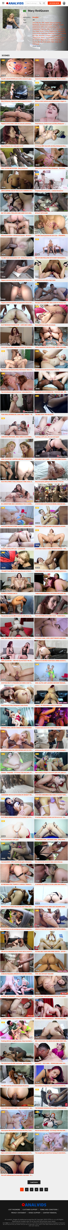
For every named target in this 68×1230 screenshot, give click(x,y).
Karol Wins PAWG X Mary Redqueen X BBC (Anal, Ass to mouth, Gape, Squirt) (24, 481)
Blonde (40, 42)
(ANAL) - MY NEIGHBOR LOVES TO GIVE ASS (48, 705)
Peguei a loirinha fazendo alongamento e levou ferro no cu (18, 280)
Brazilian (36, 17)
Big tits (38, 22)
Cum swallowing (50, 27)
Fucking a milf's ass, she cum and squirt (47, 437)
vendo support (34, 1213)
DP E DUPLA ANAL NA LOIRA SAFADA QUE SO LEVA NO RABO (19, 750)
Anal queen (47, 42)
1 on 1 (38, 40)
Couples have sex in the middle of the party (48, 727)
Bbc (48, 29)
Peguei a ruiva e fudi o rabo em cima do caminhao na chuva (19, 123)
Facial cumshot (56, 35)
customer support (29, 1209)
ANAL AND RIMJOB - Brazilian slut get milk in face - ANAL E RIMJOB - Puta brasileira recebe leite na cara (32, 638)
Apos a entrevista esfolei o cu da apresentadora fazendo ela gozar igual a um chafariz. (27, 1153)
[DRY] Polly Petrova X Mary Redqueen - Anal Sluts (50, 168)
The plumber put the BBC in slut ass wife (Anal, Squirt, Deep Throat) (21, 616)
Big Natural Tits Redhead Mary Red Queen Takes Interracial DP (19, 369)
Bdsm (43, 37)
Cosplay (57, 40)
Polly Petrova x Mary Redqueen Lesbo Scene (14, 705)
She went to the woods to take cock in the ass (48, 862)
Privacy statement (18, 1213)
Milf (43, 22)
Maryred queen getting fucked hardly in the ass (49, 481)
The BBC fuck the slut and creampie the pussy (15, 1085)
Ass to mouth (50, 37)
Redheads (36, 25)
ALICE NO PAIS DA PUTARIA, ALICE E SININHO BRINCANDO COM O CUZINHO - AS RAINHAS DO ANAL (31, 526)
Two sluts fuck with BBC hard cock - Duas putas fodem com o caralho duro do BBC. (26, 1063)
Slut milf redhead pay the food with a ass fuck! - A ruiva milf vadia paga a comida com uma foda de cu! (31, 1175)
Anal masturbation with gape (10, 839)
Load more (34, 1182)
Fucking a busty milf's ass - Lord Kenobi (13, 548)
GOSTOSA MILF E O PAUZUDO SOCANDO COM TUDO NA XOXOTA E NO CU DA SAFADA (27, 683)
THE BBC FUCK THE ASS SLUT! (44, 414)
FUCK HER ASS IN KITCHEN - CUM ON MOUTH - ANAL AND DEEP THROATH (23, 1108)
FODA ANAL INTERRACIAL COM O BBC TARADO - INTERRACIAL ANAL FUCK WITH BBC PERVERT (30, 414)
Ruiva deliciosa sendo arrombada (45, 325)
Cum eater (50, 40)
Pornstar (35, 35)
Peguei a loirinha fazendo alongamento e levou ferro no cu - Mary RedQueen (24, 302)
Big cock (43, 40)
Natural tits (61, 31)
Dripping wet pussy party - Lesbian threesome (49, 190)
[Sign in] (64, 3)
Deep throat (40, 31)
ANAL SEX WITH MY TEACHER (44, 974)
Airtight (55, 25)
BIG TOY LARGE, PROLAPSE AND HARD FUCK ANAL (16, 213)
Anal (34, 22)
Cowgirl (48, 35)
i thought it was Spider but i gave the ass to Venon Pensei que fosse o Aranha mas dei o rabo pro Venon (32, 571)
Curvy (46, 31)
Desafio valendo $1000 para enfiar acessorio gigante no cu (19, 79)
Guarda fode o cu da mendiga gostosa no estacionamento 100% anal (22, 929)
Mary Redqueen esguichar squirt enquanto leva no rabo (18, 101)
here (7, 1223)
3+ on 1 (53, 29)
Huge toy (43, 29)
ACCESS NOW (54, 3)
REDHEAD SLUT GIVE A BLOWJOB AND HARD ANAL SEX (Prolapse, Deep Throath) (25, 906)
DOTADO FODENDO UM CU (9, 593)
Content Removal (50, 1213)
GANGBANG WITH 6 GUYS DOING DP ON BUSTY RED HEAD (18, 795)
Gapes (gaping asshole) (53, 22)
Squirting (44, 33)
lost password (14, 1209)
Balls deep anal (56, 42)
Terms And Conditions (48, 1209)
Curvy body (36, 33)
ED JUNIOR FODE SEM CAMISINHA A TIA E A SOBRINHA (17, 504)
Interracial (36, 44)
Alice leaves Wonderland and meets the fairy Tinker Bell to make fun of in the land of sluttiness (29, 1130)
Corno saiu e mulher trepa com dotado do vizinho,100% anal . (19, 347)
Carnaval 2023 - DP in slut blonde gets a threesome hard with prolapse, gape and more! (27, 862)
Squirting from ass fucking (57, 33)
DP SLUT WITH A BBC (41, 213)
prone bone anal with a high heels (45, 280)
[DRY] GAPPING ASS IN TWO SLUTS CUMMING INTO (16, 190)
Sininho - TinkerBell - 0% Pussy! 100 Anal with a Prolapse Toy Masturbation (24, 772)
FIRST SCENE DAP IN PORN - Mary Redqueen (14, 168)
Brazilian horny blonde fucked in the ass (47, 369)
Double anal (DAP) (46, 25)
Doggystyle (36, 37)
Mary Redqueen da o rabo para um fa (12, 146)
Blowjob (59, 29)
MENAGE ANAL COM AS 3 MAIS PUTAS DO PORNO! (16, 727)
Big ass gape (59, 37)
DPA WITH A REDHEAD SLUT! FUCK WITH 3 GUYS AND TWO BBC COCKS (23, 951)
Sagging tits (53, 31)
